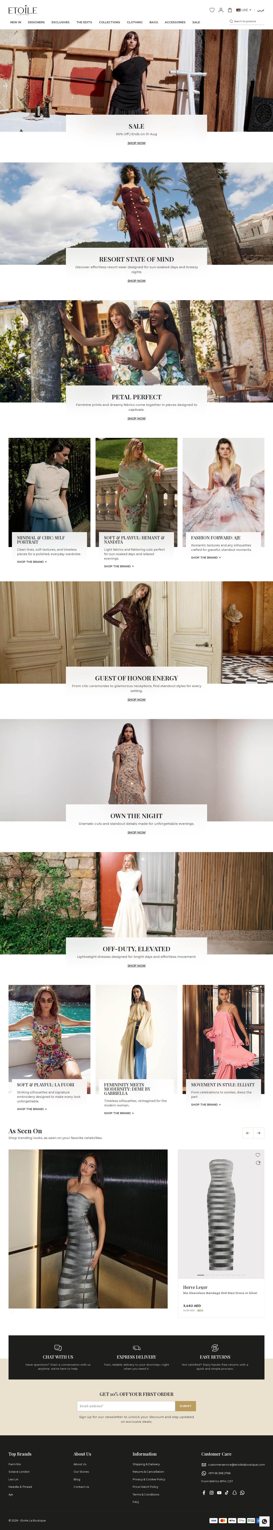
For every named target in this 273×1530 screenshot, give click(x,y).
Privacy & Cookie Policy (149, 1479)
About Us (80, 1464)
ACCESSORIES (175, 22)
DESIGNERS (36, 22)
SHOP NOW (137, 143)
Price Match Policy (145, 1486)
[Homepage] (23, 10)
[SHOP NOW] (136, 80)
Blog (77, 1479)
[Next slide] (258, 1133)
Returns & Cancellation (148, 1471)
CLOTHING (135, 22)
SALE (196, 22)
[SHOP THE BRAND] (49, 492)
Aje (11, 1494)
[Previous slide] (247, 1133)
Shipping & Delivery (146, 1464)
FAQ (136, 1502)
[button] (244, 10)
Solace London (19, 1471)
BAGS (154, 22)
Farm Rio (15, 1464)
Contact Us (81, 1486)
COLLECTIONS (109, 22)
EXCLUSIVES (61, 22)
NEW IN (15, 22)
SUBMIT (186, 1406)
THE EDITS (84, 22)
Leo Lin (13, 1479)
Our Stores (81, 1471)
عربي (260, 10)
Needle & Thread (20, 1486)
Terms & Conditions (146, 1494)
